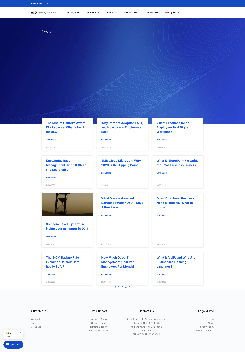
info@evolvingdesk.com (153, 319)
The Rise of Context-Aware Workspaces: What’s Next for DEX (65, 127)
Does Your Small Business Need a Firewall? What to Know (176, 203)
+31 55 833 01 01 (39, 3)
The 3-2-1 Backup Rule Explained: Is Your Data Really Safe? (62, 262)
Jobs (211, 319)
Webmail (35, 319)
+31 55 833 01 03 (98, 330)
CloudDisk (36, 326)
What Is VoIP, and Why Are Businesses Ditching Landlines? (176, 262)
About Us (111, 12)
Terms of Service (205, 330)
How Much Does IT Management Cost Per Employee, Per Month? (117, 262)
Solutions (91, 12)
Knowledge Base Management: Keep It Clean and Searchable (66, 165)
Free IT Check (131, 12)
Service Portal (98, 323)
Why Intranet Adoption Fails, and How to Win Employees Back (122, 127)
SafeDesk (36, 323)
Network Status (99, 319)
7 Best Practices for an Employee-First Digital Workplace (173, 127)
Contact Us (152, 12)
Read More (51, 140)
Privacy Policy (206, 326)
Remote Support (98, 326)
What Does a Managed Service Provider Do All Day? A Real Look (122, 203)
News (211, 323)
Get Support (72, 12)
